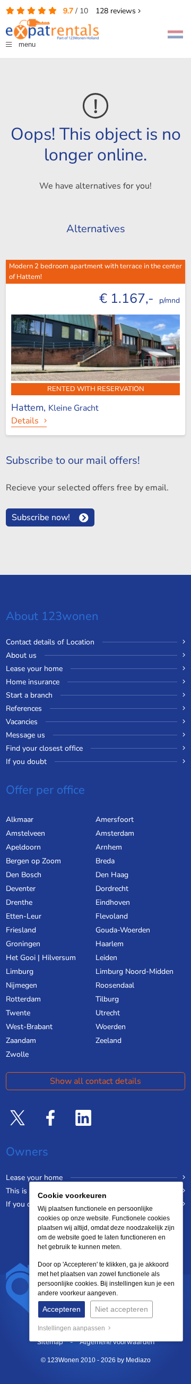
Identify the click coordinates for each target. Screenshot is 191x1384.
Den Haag (112, 875)
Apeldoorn (23, 847)
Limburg (19, 971)
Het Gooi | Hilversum (41, 958)
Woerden (111, 1027)
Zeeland (108, 1040)
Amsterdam (115, 833)
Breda (105, 861)
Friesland (21, 930)
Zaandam (21, 1040)
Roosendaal (115, 985)
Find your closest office (44, 748)
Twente (18, 1013)
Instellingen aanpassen (73, 1328)
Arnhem (109, 847)
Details (25, 421)
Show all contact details (95, 1081)
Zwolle (17, 1054)
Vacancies (22, 722)
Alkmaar (19, 819)
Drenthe (19, 902)
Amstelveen (25, 833)
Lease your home (34, 669)
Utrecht (108, 1013)
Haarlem (110, 944)
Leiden (106, 958)
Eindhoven (113, 902)
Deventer (21, 889)
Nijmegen (21, 985)
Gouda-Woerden (123, 930)
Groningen (23, 944)
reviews (117, 11)
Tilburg (107, 999)
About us (21, 655)
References (24, 708)
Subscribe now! (41, 517)
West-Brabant (29, 1027)
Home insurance (32, 682)
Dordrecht (112, 889)
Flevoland (112, 916)
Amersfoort (115, 819)
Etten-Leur (23, 916)
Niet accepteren (121, 1309)
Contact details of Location (50, 642)
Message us (25, 735)
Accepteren (61, 1309)
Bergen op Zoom (33, 861)
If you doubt (26, 762)
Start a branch (29, 695)
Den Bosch (23, 875)
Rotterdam (23, 999)
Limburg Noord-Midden (134, 971)
